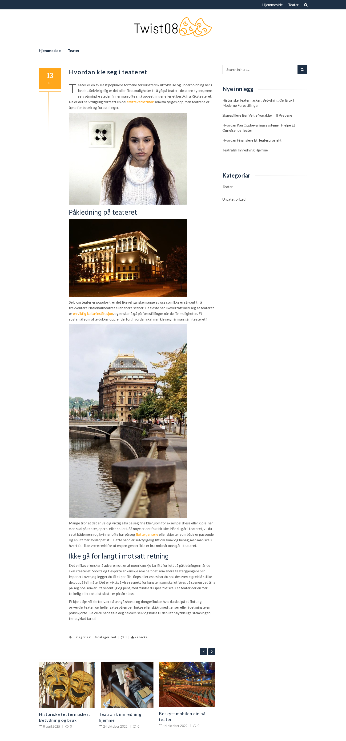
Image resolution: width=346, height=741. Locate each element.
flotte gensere (147, 534)
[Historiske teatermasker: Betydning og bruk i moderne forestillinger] (67, 685)
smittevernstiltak (140, 102)
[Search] (302, 69)
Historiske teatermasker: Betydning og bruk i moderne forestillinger (64, 720)
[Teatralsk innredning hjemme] (127, 685)
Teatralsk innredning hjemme (245, 150)
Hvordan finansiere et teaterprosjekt (252, 140)
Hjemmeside (272, 4)
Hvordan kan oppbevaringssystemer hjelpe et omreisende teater (258, 127)
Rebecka (140, 637)
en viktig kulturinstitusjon (93, 313)
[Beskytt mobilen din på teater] (187, 684)
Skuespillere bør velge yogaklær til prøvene (257, 115)
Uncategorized (104, 637)
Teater (293, 4)
